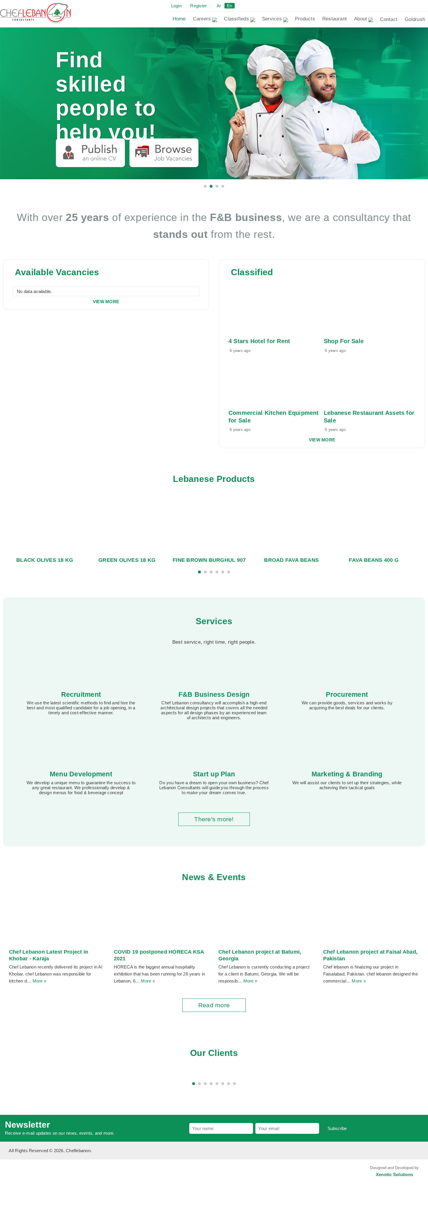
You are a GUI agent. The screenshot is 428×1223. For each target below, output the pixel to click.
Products (305, 19)
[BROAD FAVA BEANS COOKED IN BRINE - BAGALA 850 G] (291, 524)
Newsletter (27, 1124)
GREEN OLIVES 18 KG (126, 560)
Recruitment (81, 694)
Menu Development (81, 774)
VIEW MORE (106, 301)
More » (39, 980)
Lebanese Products (214, 479)
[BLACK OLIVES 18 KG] (45, 524)
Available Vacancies (57, 272)
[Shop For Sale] (360, 309)
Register (198, 5)
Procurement (347, 694)
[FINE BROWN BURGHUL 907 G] (209, 524)
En (229, 5)
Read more (214, 1005)
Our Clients (214, 1053)
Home (179, 19)
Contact (388, 19)
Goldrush (415, 19)
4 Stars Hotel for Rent (259, 341)
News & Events (214, 877)
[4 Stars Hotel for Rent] (265, 309)
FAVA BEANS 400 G (374, 560)
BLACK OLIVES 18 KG (44, 560)
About (360, 19)
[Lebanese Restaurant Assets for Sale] (360, 381)
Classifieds (236, 19)
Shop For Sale (344, 341)
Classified (252, 272)
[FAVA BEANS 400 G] (374, 524)
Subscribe (337, 1128)
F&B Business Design (214, 694)
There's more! (214, 819)
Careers (202, 19)
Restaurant (334, 19)
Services (272, 19)
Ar (219, 5)
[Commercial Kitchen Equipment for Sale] (265, 381)
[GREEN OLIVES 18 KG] (127, 524)
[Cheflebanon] (35, 12)
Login (176, 5)
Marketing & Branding (347, 774)
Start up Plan (214, 774)
